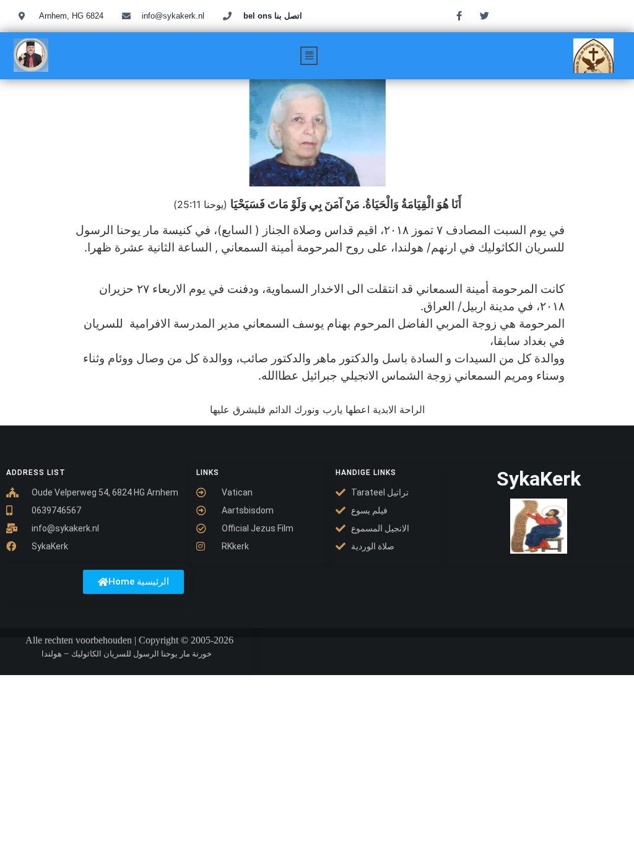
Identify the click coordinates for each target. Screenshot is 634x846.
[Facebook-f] (458, 15)
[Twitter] (484, 15)
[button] (309, 55)
